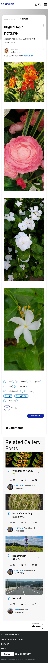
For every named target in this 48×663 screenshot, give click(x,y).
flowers (23, 382)
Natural (16, 598)
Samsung (23, 396)
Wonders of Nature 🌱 (23, 472)
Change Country (23, 654)
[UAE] (7, 4)
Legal (4, 649)
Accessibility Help (10, 634)
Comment (35, 416)
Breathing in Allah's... (19, 557)
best (10, 382)
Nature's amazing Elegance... (22, 515)
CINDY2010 (18, 486)
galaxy (37, 382)
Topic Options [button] (39, 25)
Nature (22, 386)
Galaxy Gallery (27, 56)
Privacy (5, 644)
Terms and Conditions (12, 639)
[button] (39, 50)
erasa (16, 610)
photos (30, 391)
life (10, 386)
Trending (12, 401)
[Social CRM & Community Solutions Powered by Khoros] (37, 626)
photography (14, 391)
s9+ (10, 396)
